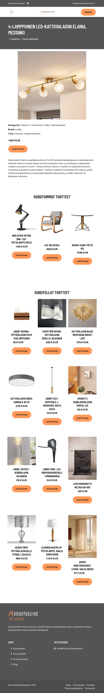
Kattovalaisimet (30, 39)
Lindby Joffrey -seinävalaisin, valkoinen (21, 473)
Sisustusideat (19, 653)
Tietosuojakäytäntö (73, 688)
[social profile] (28, 3)
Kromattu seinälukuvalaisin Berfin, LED (82, 402)
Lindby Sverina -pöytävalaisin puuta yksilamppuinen (21, 335)
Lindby (46, 125)
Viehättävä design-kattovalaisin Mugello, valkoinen (52, 335)
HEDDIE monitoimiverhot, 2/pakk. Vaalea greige (82, 565)
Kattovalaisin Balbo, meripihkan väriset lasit (82, 335)
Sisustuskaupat (20, 659)
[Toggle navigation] (11, 11)
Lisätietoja (18, 149)
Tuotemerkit (36, 125)
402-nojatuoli (52, 245)
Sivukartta (90, 688)
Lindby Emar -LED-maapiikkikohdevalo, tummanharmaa (52, 473)
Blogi (15, 664)
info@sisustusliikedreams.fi (84, 3)
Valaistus (15, 39)
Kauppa (88, 12)
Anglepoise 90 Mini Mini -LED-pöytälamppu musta (21, 239)
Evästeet (91, 685)
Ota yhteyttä (79, 685)
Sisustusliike (19, 648)
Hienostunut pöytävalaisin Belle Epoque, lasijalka (21, 551)
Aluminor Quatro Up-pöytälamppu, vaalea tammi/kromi (52, 551)
